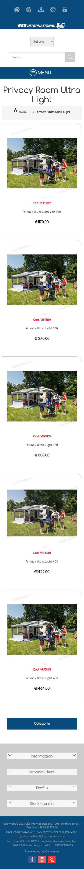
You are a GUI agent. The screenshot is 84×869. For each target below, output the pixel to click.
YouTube (52, 859)
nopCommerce (50, 851)
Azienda (30, 9)
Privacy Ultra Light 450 (42, 678)
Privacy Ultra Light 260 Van (42, 211)
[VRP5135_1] (42, 396)
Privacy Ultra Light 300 (42, 328)
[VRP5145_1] (42, 629)
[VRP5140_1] (42, 512)
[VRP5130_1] (42, 279)
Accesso (66, 9)
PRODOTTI (25, 112)
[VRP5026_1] (42, 163)
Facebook (32, 859)
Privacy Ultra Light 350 (42, 445)
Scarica (42, 9)
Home (17, 9)
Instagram (42, 859)
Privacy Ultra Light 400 (42, 561)
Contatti (54, 9)
